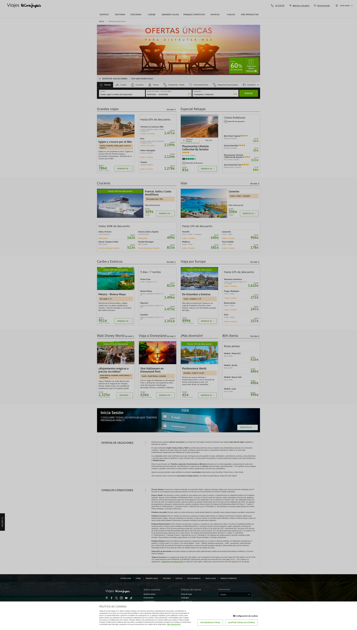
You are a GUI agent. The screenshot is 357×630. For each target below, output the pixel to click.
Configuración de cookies (247, 616)
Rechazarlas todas (210, 622)
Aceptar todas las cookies (241, 622)
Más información (173, 624)
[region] (178, 315)
